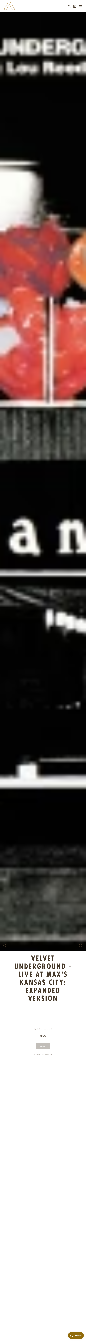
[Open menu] (80, 6)
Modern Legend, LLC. (44, 1029)
